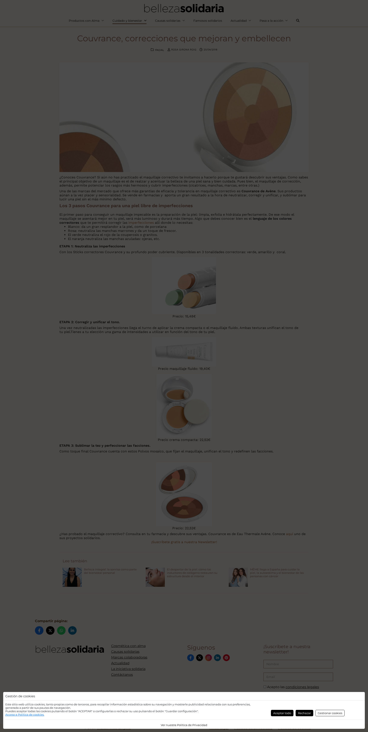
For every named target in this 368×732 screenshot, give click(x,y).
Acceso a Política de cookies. (24, 714)
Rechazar (304, 713)
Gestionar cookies (330, 713)
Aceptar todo (282, 713)
